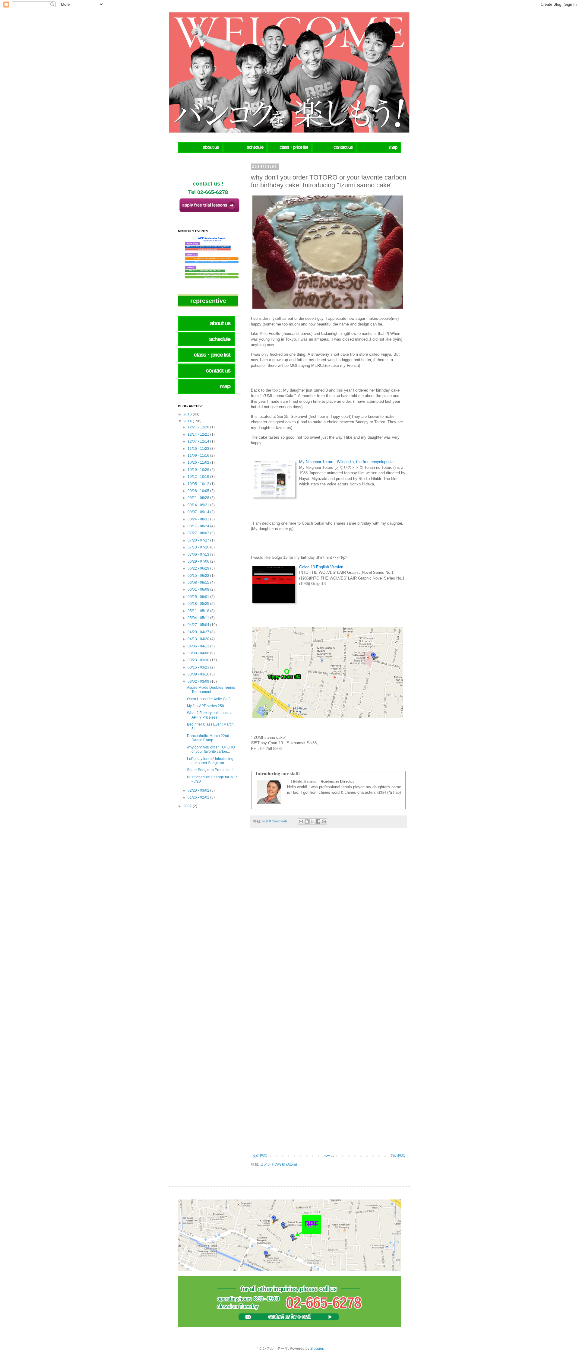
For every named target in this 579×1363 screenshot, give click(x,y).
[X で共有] (312, 821)
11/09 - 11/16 (199, 455)
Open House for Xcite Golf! (208, 699)
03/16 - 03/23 (199, 667)
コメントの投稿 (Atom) (278, 1164)
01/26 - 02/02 (199, 797)
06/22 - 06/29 (199, 568)
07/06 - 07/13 (199, 554)
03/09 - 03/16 (199, 674)
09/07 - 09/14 (199, 512)
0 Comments (278, 821)
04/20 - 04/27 (199, 632)
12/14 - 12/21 (199, 434)
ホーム (328, 1156)
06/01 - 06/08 (199, 589)
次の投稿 (259, 1156)
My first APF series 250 (205, 706)
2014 (188, 421)
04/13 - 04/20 (199, 639)
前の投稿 (398, 1156)
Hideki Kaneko (304, 781)
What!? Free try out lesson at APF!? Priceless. (210, 715)
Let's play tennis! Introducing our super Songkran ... (210, 761)
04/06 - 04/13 (199, 646)
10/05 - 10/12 (199, 484)
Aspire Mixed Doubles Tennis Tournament (211, 689)
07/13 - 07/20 (199, 547)
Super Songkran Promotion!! (210, 770)
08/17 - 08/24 (199, 526)
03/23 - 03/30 (199, 660)
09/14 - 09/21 (199, 505)
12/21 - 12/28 (199, 427)
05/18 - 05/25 (199, 604)
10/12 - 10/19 (199, 477)
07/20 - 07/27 (199, 540)
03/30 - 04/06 (199, 653)
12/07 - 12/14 (199, 441)
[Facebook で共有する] (318, 821)
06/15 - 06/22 (199, 575)
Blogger (316, 1348)
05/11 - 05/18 (199, 611)
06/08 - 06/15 (199, 582)
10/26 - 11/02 (199, 462)
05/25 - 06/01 (199, 597)
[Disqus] (329, 916)
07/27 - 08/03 (199, 533)
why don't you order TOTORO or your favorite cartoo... (211, 749)
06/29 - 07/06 (199, 561)
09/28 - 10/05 (199, 491)
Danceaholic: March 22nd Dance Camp (208, 738)
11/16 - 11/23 (199, 448)
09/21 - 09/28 (199, 498)
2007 (188, 806)
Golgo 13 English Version (321, 567)
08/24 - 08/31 (199, 519)
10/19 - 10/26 (199, 470)
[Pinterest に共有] (324, 821)
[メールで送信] (301, 821)
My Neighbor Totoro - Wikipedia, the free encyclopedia (346, 461)
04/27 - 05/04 (199, 625)
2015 (188, 414)
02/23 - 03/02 (199, 790)
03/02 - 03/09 (199, 681)
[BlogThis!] (307, 821)
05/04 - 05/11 (199, 618)
